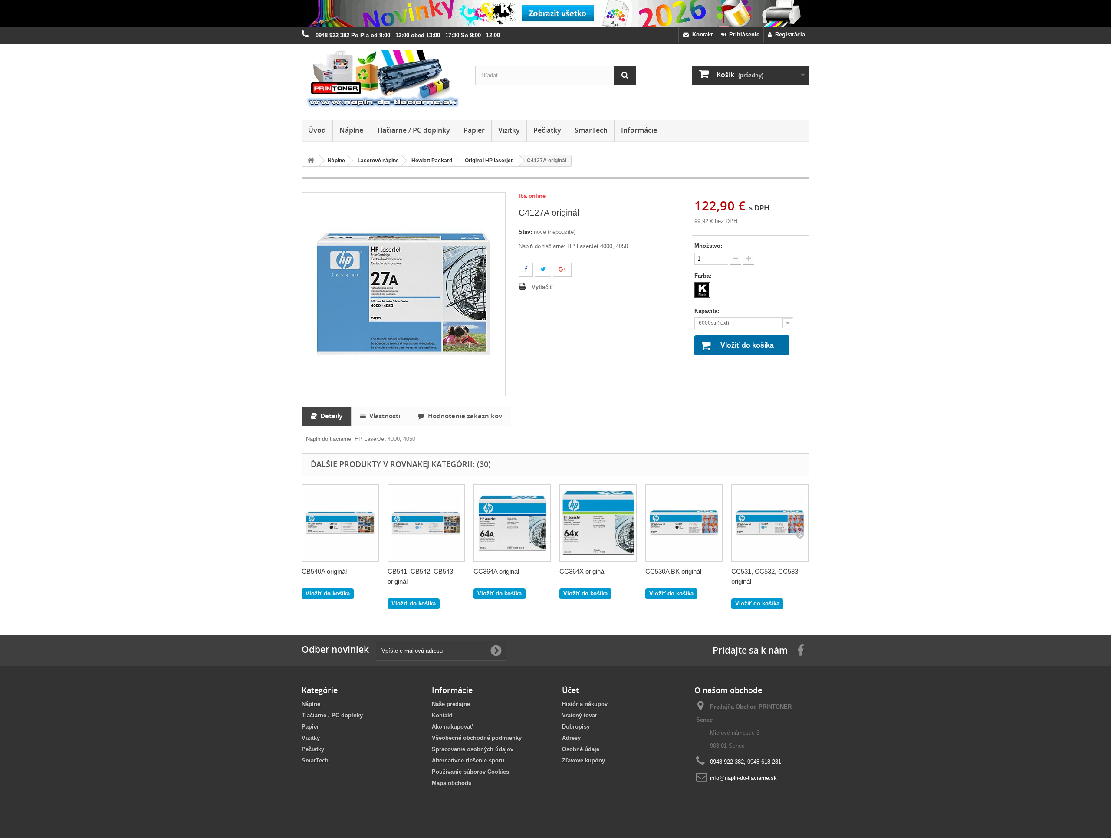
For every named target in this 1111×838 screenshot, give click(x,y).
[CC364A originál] (512, 523)
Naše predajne (451, 704)
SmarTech (591, 130)
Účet (570, 690)
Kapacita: (707, 311)
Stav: (525, 232)
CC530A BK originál (673, 571)
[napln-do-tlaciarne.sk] (382, 79)
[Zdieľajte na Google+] (562, 270)
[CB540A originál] (340, 523)
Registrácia (788, 34)
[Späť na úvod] (310, 160)
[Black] (702, 290)
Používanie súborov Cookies (470, 772)
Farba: (703, 276)
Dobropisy (576, 726)
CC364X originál (582, 571)
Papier (474, 130)
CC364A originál (496, 571)
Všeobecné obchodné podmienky (477, 738)
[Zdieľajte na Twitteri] (543, 270)
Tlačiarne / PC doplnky (413, 130)
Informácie (639, 130)
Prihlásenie (742, 34)
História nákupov (585, 704)
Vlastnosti (383, 415)
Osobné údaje (580, 749)
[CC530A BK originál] (684, 523)
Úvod (317, 130)
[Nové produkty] (555, 13)
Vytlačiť (542, 287)
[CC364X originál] (598, 523)
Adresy (571, 738)
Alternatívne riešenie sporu (468, 760)
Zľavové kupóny (583, 760)
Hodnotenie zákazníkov (463, 415)
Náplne (351, 130)
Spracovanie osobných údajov (472, 749)
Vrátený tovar (579, 715)
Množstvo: (708, 246)
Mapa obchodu (452, 783)
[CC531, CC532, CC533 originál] (770, 523)
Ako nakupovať (452, 726)
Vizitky (509, 130)
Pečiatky (547, 130)
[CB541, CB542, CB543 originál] (426, 523)
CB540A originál (324, 571)
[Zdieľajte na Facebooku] (526, 270)
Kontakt (701, 34)
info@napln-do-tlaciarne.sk (743, 778)
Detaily (329, 415)
